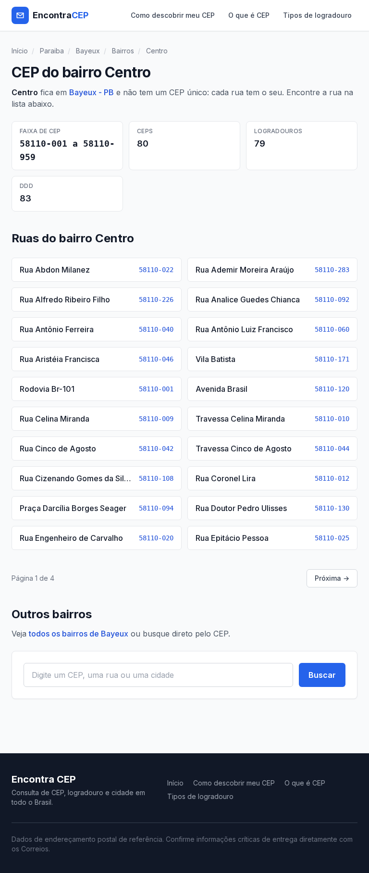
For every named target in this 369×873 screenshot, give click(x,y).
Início (20, 51)
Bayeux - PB (91, 92)
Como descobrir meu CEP (173, 15)
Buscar (322, 675)
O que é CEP (249, 15)
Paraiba (52, 51)
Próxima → (332, 578)
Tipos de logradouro (317, 15)
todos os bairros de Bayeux (78, 633)
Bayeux (88, 51)
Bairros (123, 51)
